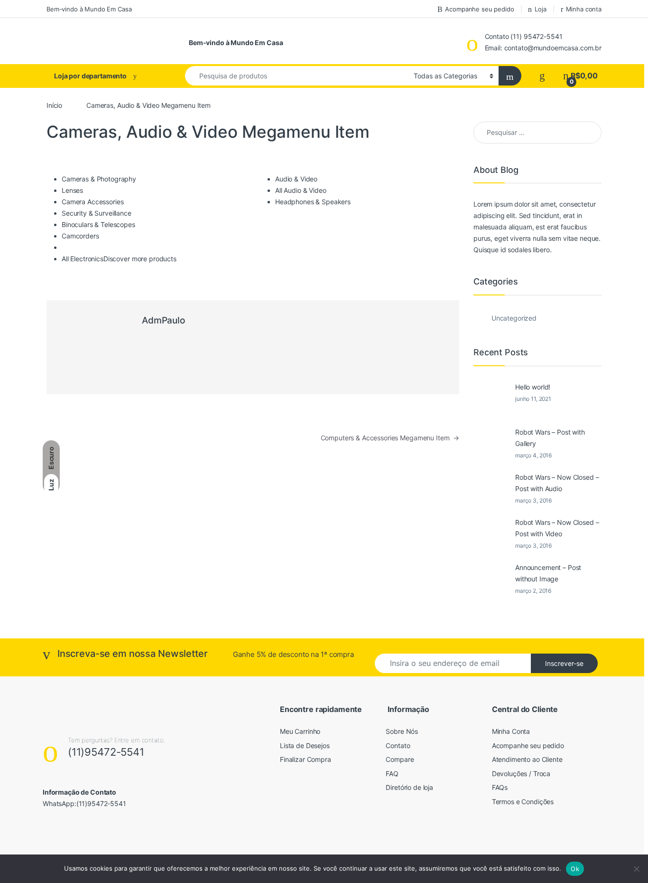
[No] (636, 869)
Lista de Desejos (305, 745)
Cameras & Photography (99, 179)
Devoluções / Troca (521, 773)
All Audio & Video (300, 190)
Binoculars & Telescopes (98, 224)
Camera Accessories (92, 202)
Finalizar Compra (305, 759)
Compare (400, 759)
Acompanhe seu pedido (479, 9)
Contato (398, 745)
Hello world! (532, 387)
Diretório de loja (409, 787)
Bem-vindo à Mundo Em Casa (89, 9)
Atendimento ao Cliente (527, 759)
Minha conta (584, 9)
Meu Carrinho (300, 731)
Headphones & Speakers (313, 202)
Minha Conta (511, 731)
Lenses (72, 190)
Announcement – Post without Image (548, 573)
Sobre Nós (402, 731)
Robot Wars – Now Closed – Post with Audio (557, 483)
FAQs (500, 787)
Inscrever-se (564, 663)
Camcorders (80, 236)
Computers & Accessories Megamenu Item (390, 438)
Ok (575, 869)
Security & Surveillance (96, 213)
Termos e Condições (523, 802)
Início (54, 105)
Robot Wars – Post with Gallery (550, 437)
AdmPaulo (163, 320)
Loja (540, 9)
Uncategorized (514, 318)
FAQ (392, 773)
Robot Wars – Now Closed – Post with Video (557, 528)
